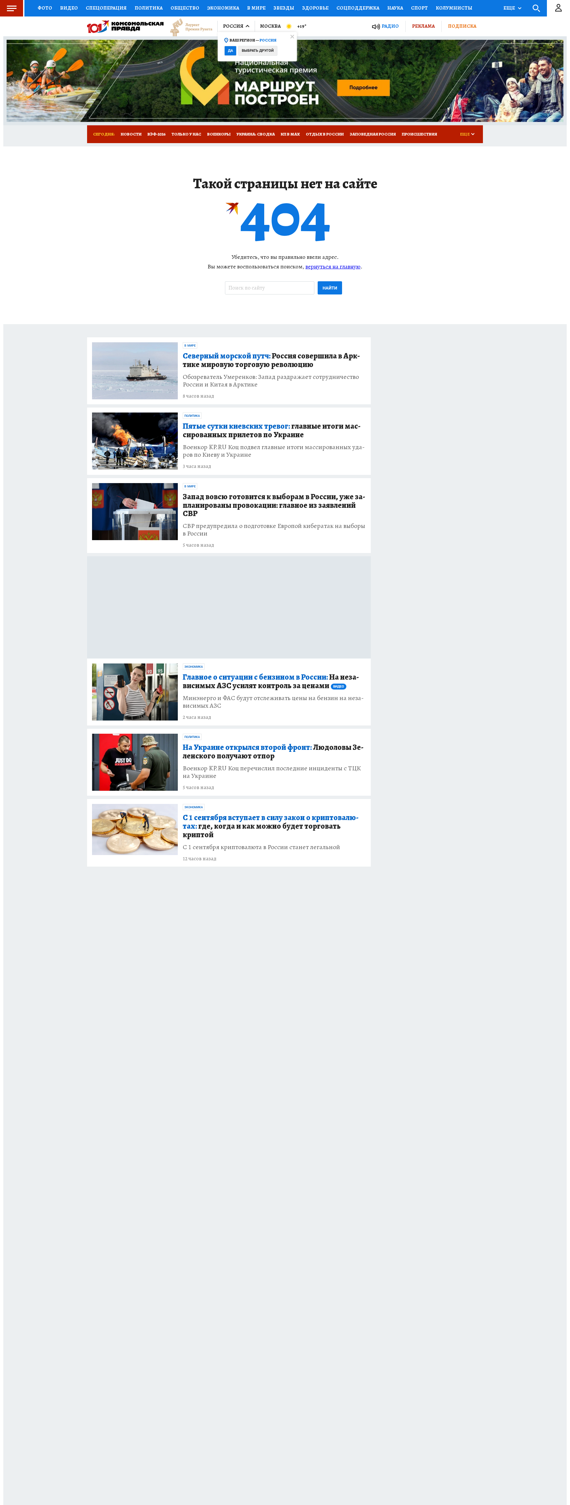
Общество (185, 8)
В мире (256, 8)
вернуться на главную (333, 266)
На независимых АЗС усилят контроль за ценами (271, 681)
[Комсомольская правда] (125, 26)
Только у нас (186, 134)
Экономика (223, 8)
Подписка (462, 26)
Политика (149, 8)
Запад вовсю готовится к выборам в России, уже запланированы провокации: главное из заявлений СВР (274, 505)
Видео (69, 8)
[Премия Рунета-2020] (188, 26)
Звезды (283, 8)
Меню (11, 8)
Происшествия (419, 134)
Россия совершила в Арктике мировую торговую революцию (271, 360)
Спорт (419, 8)
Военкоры (219, 134)
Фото (45, 8)
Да (230, 50)
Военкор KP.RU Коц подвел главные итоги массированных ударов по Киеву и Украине (274, 450)
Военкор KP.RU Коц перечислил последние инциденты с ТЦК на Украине (272, 772)
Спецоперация (106, 8)
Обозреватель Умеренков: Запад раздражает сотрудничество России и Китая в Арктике (271, 380)
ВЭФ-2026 (156, 134)
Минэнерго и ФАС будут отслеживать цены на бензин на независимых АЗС (273, 701)
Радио (390, 26)
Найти (330, 288)
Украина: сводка (256, 134)
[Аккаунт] (558, 8)
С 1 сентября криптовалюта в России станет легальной (261, 847)
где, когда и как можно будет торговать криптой (271, 826)
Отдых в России (325, 134)
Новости (131, 134)
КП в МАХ (290, 134)
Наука (395, 8)
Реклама (423, 26)
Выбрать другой (258, 50)
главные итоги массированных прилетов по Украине (272, 430)
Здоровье (315, 8)
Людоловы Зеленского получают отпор (273, 751)
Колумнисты (454, 8)
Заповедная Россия (373, 134)
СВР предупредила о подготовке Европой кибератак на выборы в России (274, 529)
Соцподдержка (357, 8)
